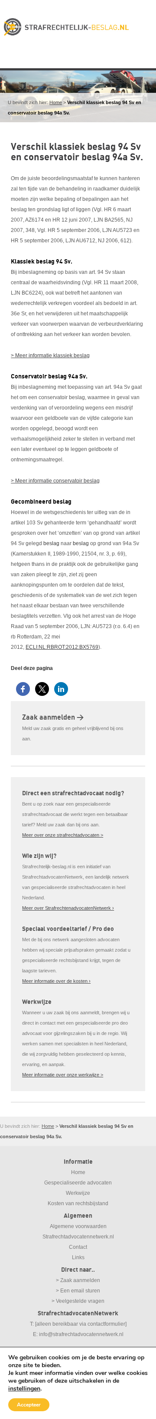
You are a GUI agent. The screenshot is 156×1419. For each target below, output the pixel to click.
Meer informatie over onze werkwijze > (62, 1074)
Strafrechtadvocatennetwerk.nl (78, 1237)
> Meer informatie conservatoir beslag (55, 481)
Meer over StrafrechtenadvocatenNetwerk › (68, 908)
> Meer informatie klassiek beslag (50, 355)
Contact (78, 1247)
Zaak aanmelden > (53, 717)
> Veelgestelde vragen (78, 1301)
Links (78, 1257)
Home (55, 102)
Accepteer (29, 1404)
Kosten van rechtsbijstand (78, 1203)
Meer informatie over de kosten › (56, 981)
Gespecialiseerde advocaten (78, 1183)
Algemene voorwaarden (78, 1226)
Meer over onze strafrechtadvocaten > (62, 835)
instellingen (24, 1389)
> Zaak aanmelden (78, 1280)
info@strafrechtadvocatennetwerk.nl (81, 1334)
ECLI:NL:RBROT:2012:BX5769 (62, 647)
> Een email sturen (78, 1291)
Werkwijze (78, 1193)
